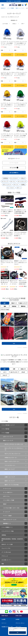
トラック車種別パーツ (7, 527)
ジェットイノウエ (6, 548)
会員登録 (17, 619)
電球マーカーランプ (8, 440)
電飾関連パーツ (7, 523)
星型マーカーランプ (9, 481)
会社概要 (3, 619)
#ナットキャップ (22, 181)
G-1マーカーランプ (9, 473)
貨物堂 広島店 (19, 615)
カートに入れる (7, 54)
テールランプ (6, 512)
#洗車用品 (5, 178)
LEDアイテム (6, 496)
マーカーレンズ (7, 488)
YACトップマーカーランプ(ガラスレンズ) (14, 449)
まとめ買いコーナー (6, 560)
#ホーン (19, 188)
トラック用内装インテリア (8, 425)
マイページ (4, 623)
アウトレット (5, 556)
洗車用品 (4, 535)
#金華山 (23, 184)
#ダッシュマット (7, 184)
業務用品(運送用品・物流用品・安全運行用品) (12, 539)
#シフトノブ (5, 181)
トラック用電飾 (5, 433)
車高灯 (4, 504)
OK (17, 632)
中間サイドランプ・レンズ (9, 519)
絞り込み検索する (14, 172)
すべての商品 (5, 421)
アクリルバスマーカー (10, 465)
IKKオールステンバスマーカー (12, 461)
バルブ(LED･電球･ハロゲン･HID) (11, 508)
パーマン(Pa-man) (6, 552)
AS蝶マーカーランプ (10, 477)
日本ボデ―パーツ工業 (7, 544)
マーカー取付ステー (8, 492)
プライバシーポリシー (20, 623)
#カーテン (12, 181)
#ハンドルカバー (14, 178)
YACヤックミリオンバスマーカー (13, 453)
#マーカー (16, 184)
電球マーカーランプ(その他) (12, 484)
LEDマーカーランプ (8, 436)
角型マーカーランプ (9, 469)
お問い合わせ (18, 626)
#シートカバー (10, 188)
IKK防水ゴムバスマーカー (11, 457)
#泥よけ (23, 178)
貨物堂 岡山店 (5, 615)
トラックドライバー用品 (8, 531)
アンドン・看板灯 (7, 515)
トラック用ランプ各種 (8, 500)
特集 (3, 564)
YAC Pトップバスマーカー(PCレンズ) (14, 444)
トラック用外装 (5, 429)
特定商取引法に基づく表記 (7, 626)
